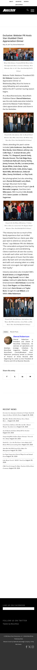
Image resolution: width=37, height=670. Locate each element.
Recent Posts (14, 332)
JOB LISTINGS (19, 4)
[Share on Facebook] (7, 376)
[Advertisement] (18, 485)
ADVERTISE (18, 1)
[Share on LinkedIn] (22, 376)
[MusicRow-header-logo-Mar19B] (15, 10)
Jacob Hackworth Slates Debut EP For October (16, 431)
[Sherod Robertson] (8, 344)
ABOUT (11, 1)
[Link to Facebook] (26, 647)
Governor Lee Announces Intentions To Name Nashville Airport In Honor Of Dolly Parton (18, 414)
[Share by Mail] (30, 376)
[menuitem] (11, 1)
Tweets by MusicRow (11, 624)
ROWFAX (26, 1)
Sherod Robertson (18, 44)
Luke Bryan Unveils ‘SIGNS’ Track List (14, 460)
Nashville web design (19, 641)
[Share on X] (14, 376)
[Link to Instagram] (32, 647)
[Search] (27, 10)
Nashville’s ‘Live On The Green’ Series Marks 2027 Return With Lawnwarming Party (17, 443)
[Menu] (31, 10)
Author (6, 332)
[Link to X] (29, 647)
